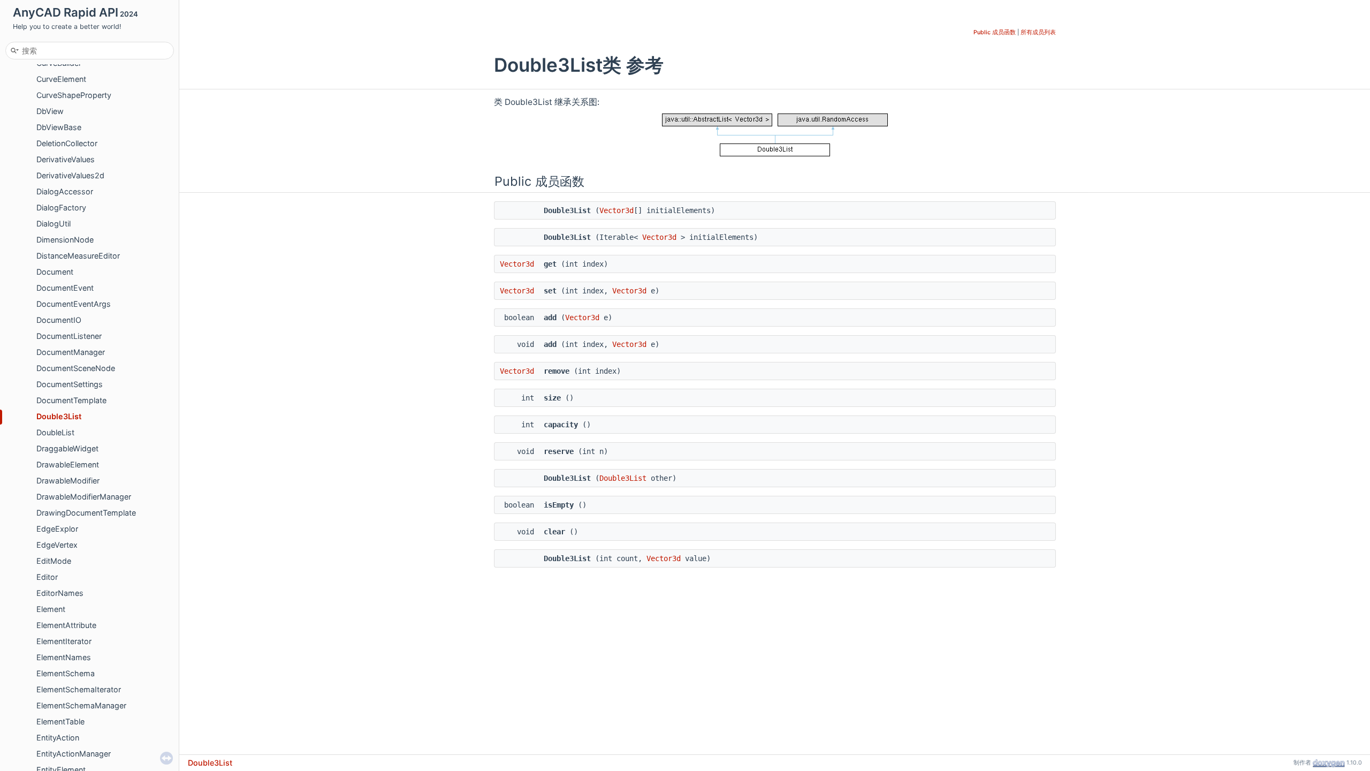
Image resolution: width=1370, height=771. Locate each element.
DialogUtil (53, 223)
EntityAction (57, 737)
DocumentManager (70, 352)
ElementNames (63, 657)
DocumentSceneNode (75, 368)
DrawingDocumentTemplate (86, 512)
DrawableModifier (68, 480)
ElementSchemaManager (81, 705)
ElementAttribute (66, 625)
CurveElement (61, 79)
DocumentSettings (69, 384)
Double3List (58, 416)
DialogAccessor (64, 191)
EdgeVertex (57, 544)
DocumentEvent (65, 287)
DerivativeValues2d (70, 175)
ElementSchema (65, 673)
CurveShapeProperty (73, 95)
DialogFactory (61, 207)
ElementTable (60, 721)
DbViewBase (58, 127)
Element (50, 609)
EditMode (53, 560)
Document (54, 271)
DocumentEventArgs (73, 303)
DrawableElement (67, 464)
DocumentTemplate (71, 400)
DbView (50, 111)
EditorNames (59, 593)
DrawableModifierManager (83, 496)
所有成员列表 (1038, 32)
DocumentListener (69, 336)
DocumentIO (58, 319)
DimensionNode (65, 239)
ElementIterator (64, 641)
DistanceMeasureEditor (78, 255)
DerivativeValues (65, 159)
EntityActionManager (73, 753)
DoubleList (55, 432)
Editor (47, 576)
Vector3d (616, 210)
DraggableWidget (67, 448)
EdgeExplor (57, 528)
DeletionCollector (66, 143)
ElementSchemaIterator (78, 689)
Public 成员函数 (994, 32)
